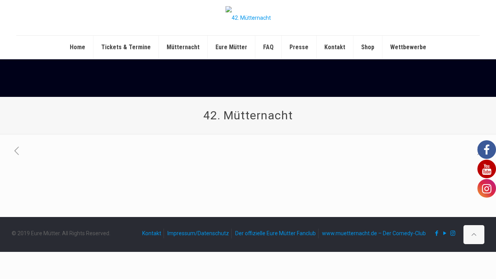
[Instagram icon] (453, 233)
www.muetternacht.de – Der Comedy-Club (374, 233)
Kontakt (151, 233)
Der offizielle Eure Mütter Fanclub (275, 233)
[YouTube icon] (445, 233)
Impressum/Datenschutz (198, 233)
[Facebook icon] (436, 233)
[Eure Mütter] (248, 17)
